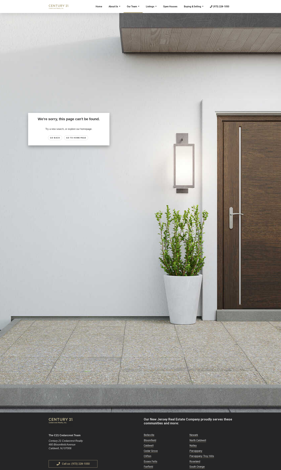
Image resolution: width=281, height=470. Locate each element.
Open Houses (170, 6)
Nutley (193, 445)
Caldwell (149, 445)
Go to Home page (76, 138)
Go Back (55, 138)
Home (99, 6)
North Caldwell (197, 440)
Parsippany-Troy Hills (201, 456)
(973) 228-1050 (221, 6)
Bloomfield (150, 440)
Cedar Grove (151, 450)
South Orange (197, 466)
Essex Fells (150, 461)
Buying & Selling (194, 9)
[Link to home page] (60, 6)
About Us (115, 9)
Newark (193, 435)
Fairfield (148, 466)
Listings (152, 9)
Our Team (134, 9)
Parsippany (195, 450)
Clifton (147, 456)
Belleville (149, 435)
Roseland (194, 461)
